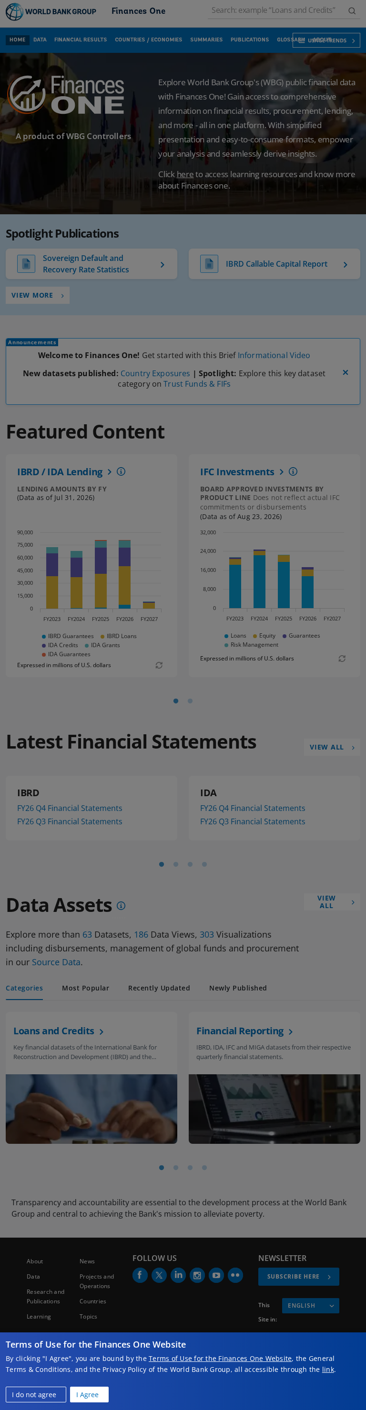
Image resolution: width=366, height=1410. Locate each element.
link (328, 1369)
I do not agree (34, 1394)
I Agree (87, 1394)
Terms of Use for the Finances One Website (220, 1358)
